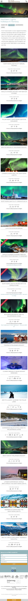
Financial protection (10, 589)
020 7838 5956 (7, 586)
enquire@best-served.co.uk (16, 586)
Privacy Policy (20, 594)
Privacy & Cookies (18, 589)
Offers (3, 27)
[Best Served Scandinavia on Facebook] (13, 571)
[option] (14, 10)
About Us (16, 588)
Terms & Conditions (22, 588)
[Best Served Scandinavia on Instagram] (15, 571)
